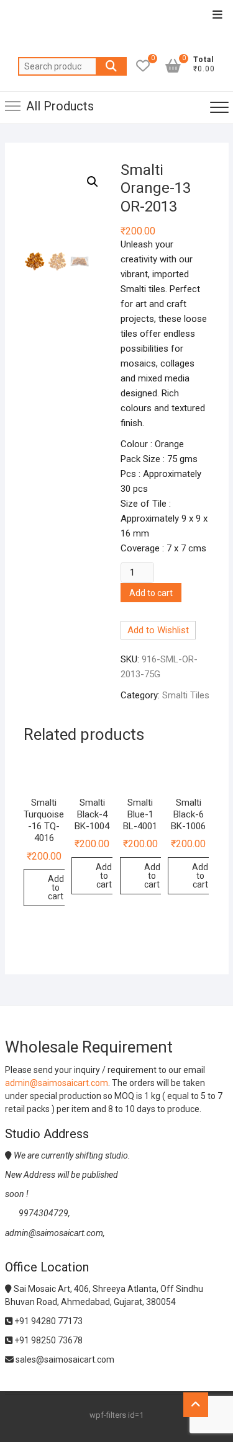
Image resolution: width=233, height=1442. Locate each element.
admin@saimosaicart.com (56, 1083)
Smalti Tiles (185, 695)
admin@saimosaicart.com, (55, 1233)
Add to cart (151, 593)
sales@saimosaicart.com (64, 1359)
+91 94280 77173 (47, 1321)
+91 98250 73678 (47, 1340)
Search (111, 66)
